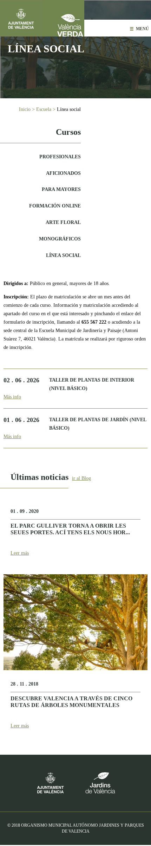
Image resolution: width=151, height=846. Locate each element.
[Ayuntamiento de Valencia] (21, 18)
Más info (12, 396)
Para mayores (61, 189)
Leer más (20, 553)
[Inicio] (63, 18)
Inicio (25, 109)
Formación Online (55, 206)
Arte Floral (63, 222)
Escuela (43, 109)
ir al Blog (81, 478)
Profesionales (60, 156)
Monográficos (60, 239)
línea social (63, 255)
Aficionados (63, 173)
